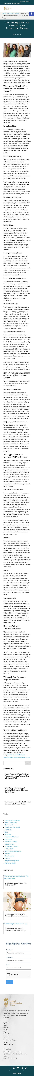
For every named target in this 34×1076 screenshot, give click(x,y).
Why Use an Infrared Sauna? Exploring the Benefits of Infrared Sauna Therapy (16, 790)
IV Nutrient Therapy (11, 846)
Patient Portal (7, 1034)
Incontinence (9, 844)
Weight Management (12, 861)
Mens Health (9, 849)
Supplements (9, 856)
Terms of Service (8, 1044)
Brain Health (9, 825)
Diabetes (8, 830)
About (5, 1025)
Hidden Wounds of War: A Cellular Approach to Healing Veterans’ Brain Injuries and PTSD (17, 776)
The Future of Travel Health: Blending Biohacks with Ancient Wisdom (17, 803)
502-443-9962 (25, 1)
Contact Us (6, 1036)
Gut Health (8, 839)
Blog (4, 1032)
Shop (5, 1038)
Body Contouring (11, 822)
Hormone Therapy (13, 13)
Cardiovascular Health (12, 827)
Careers (5, 1042)
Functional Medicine (11, 837)
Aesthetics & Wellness (12, 820)
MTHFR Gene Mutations (13, 851)
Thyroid (7, 858)
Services (6, 1027)
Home (4, 13)
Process (5, 1029)
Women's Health (10, 863)
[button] (31, 13)
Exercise (8, 834)
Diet (6, 832)
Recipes (7, 853)
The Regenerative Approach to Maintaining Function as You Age (15, 929)
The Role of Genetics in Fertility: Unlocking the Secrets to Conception (16, 915)
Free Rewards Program (10, 1040)
